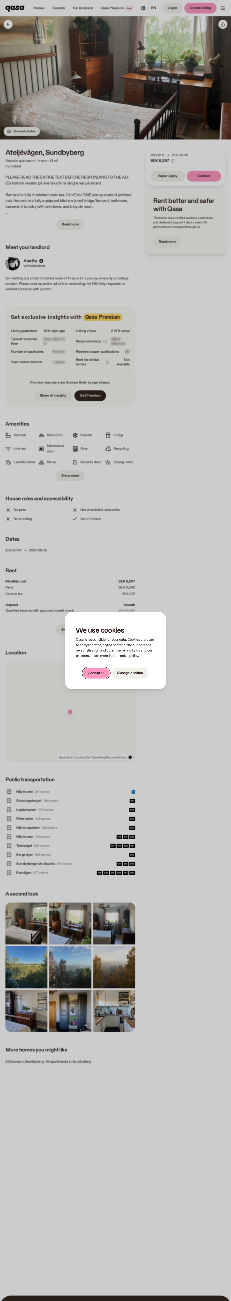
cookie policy (128, 656)
